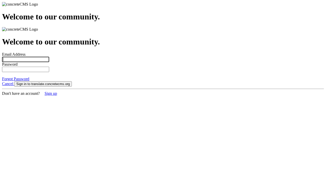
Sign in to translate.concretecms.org (43, 84)
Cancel (8, 84)
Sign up (51, 93)
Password (10, 64)
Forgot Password (15, 79)
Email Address (13, 54)
